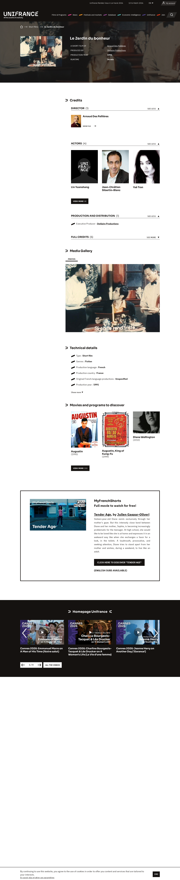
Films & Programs (59, 15)
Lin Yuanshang (80, 187)
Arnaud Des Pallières (116, 46)
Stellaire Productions (116, 50)
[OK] (156, 874)
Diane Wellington (144, 437)
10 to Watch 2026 (136, 3)
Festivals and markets (93, 15)
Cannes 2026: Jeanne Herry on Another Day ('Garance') (87, 650)
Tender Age (102, 514)
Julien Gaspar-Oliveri (133, 514)
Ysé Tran (138, 187)
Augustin (77, 451)
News (75, 15)
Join (163, 15)
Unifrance (151, 15)
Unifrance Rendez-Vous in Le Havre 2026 (106, 3)
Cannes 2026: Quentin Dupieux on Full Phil (137, 650)
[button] (154, 271)
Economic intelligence (131, 15)
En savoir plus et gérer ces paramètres (37, 877)
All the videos (52, 665)
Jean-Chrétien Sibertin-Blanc (111, 189)
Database (112, 15)
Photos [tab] (71, 259)
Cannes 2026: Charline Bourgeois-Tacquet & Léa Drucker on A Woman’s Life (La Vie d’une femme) (42, 651)
